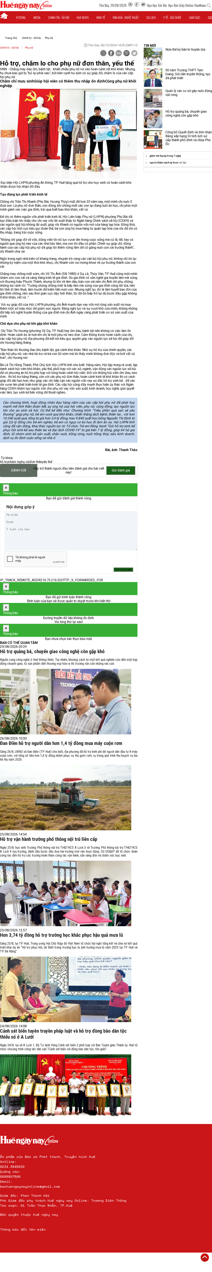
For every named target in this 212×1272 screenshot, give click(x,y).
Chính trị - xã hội (58, 17)
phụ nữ (25, 462)
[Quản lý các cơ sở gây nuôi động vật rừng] (153, 98)
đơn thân (36, 462)
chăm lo (14, 462)
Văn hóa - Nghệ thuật (126, 17)
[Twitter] (134, 53)
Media (37, 17)
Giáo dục (194, 17)
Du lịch (151, 17)
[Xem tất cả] (210, 17)
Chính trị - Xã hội (31, 37)
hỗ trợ (4, 462)
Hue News (83, 17)
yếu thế (47, 462)
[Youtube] (143, 5)
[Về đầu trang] (205, 1257)
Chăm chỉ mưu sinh (17, 81)
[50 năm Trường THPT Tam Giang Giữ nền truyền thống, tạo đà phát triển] (153, 77)
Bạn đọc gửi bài (157, 5)
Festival (21, 17)
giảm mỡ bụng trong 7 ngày (165, 155)
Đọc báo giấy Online (180, 5)
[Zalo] (119, 53)
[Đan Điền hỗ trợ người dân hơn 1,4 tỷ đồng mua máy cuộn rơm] (65, 797)
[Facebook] (136, 5)
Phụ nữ (49, 37)
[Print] (103, 53)
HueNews (200, 5)
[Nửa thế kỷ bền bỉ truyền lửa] (153, 57)
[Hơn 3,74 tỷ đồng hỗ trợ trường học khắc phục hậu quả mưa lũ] (65, 989)
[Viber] (126, 53)
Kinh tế (100, 17)
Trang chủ (11, 37)
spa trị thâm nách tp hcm (163, 162)
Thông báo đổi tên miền (23, 1229)
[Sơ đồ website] (130, 5)
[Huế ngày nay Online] (26, 8)
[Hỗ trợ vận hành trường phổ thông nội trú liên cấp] (65, 893)
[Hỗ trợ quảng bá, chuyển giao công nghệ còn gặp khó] (65, 701)
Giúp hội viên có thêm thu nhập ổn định (69, 81)
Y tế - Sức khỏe (172, 17)
